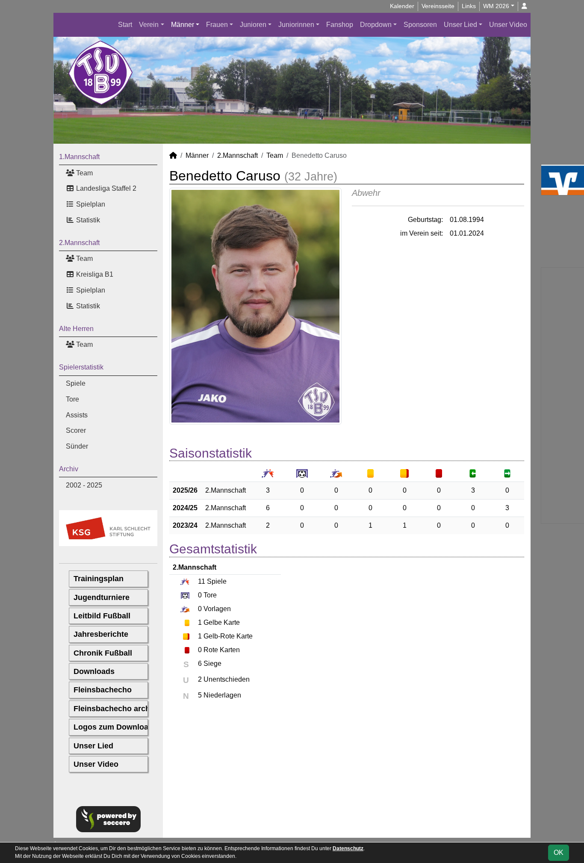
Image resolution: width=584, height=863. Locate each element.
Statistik (87, 220)
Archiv (68, 469)
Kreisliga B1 (93, 274)
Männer (182, 24)
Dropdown (376, 24)
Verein (149, 24)
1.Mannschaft (79, 156)
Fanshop (339, 24)
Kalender (402, 6)
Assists (77, 415)
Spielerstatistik (81, 367)
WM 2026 (496, 6)
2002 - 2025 (84, 485)
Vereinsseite (438, 6)
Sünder (77, 446)
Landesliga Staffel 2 (105, 188)
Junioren (253, 24)
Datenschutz (348, 848)
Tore (72, 399)
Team (83, 173)
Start (125, 24)
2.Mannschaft (79, 242)
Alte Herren (76, 328)
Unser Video (508, 24)
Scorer (76, 430)
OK (558, 852)
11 (201, 581)
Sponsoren (420, 24)
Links (469, 6)
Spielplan (89, 204)
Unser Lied (460, 24)
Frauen (217, 24)
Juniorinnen (296, 24)
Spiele (76, 383)
